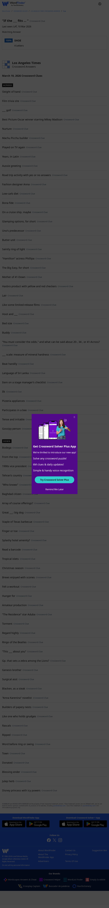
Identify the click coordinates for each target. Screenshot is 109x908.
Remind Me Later (54, 489)
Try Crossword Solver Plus (54, 479)
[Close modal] (74, 417)
